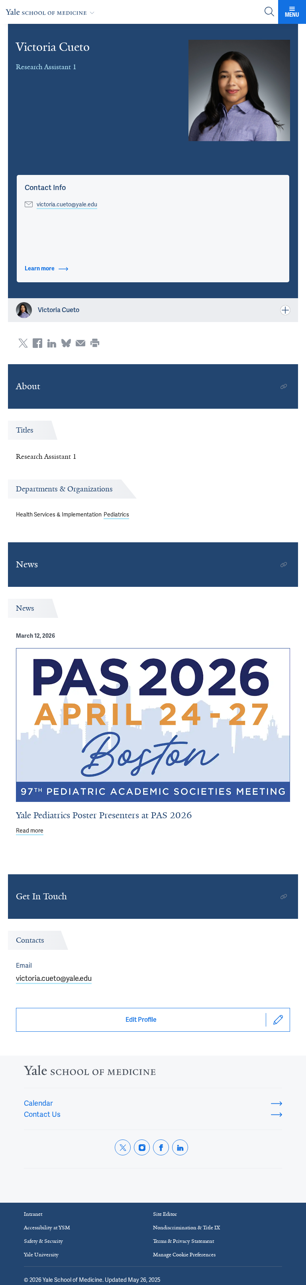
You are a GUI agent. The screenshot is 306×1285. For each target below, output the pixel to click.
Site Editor (165, 1214)
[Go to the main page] (51, 11)
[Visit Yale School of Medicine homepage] (89, 1072)
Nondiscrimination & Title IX (186, 1227)
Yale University (41, 1254)
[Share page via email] (80, 343)
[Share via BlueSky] (66, 343)
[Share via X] (23, 343)
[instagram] (142, 1147)
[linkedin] (180, 1147)
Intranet (33, 1214)
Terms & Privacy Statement (183, 1241)
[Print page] (95, 343)
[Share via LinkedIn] (52, 343)
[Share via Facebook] (37, 343)
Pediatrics (116, 514)
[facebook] (161, 1147)
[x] (123, 1147)
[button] (45, 187)
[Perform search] (269, 12)
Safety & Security (43, 1241)
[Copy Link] (283, 386)
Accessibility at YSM (47, 1227)
